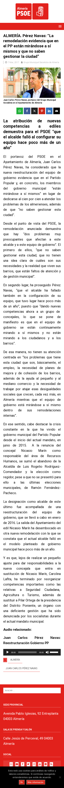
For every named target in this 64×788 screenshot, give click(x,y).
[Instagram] (34, 764)
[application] (32, 652)
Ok (21, 782)
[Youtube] (40, 764)
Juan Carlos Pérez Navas (21, 668)
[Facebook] (22, 764)
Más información (35, 782)
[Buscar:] (32, 690)
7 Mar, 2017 (13, 62)
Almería (15, 659)
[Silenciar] (47, 652)
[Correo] (17, 764)
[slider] (54, 652)
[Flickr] (45, 764)
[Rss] (51, 764)
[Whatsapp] (11, 764)
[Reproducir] (7, 652)
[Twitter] (28, 764)
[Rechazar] (60, 777)
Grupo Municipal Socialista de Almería (41, 62)
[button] (59, 26)
